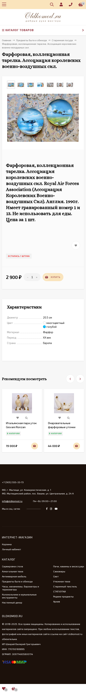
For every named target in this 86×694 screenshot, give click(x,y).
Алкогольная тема (12, 571)
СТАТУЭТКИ (59, 591)
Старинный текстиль (65, 586)
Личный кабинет (11, 549)
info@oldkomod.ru (12, 501)
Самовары (59, 571)
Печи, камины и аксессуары (69, 566)
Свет (56, 576)
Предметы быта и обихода (17, 581)
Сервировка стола (12, 566)
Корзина (7, 544)
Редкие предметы (63, 596)
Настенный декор (12, 602)
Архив (56, 601)
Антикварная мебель (14, 576)
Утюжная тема (61, 581)
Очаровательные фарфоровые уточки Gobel (61, 427)
